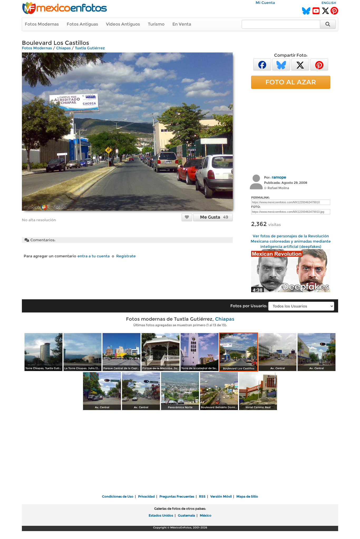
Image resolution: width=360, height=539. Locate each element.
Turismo (156, 24)
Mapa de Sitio (247, 496)
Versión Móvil (221, 496)
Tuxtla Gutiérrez (90, 48)
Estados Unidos (161, 515)
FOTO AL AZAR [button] (290, 82)
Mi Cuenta (265, 2)
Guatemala (186, 515)
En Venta (181, 24)
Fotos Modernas (42, 24)
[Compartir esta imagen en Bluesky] (281, 64)
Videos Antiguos (123, 24)
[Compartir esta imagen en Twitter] (300, 64)
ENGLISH (329, 3)
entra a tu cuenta (93, 256)
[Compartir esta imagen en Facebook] (262, 64)
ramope (279, 177)
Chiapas (63, 48)
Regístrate (126, 256)
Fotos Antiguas (82, 24)
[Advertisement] (290, 131)
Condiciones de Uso (117, 496)
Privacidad (146, 496)
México (205, 515)
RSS (202, 496)
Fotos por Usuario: (248, 305)
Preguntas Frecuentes (176, 496)
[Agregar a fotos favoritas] (187, 217)
